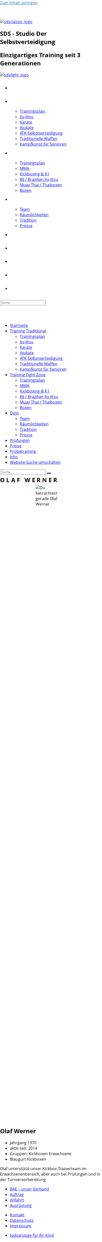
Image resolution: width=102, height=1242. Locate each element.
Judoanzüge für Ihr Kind (32, 1235)
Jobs (14, 457)
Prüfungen (20, 440)
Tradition (28, 429)
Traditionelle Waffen (38, 363)
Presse (26, 435)
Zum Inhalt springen (19, 2)
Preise (16, 446)
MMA (24, 385)
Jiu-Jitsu (26, 342)
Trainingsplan (32, 336)
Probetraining (23, 451)
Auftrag (17, 1194)
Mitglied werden (15, 12)
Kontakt (41, 12)
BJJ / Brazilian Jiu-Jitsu (39, 396)
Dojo (14, 413)
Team (25, 418)
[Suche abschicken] (49, 473)
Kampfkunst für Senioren (43, 369)
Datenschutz (21, 1220)
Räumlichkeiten (34, 424)
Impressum (20, 1226)
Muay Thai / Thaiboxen (41, 402)
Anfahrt (17, 1200)
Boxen (25, 407)
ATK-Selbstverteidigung (41, 358)
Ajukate (27, 353)
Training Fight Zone (28, 374)
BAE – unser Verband (29, 1189)
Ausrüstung (21, 1205)
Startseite (19, 325)
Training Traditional (28, 331)
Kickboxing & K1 (35, 391)
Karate (26, 347)
